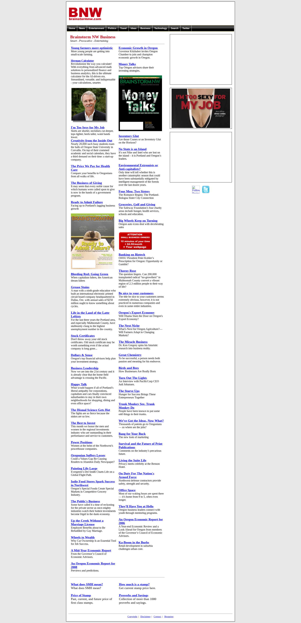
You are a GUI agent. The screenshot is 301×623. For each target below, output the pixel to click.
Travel (123, 28)
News (82, 28)
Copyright (132, 616)
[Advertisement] (168, 14)
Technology (160, 28)
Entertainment (96, 28)
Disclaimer (145, 616)
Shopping (168, 616)
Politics (112, 28)
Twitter (186, 28)
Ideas (133, 28)
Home (72, 28)
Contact (157, 616)
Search (174, 28)
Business (145, 28)
